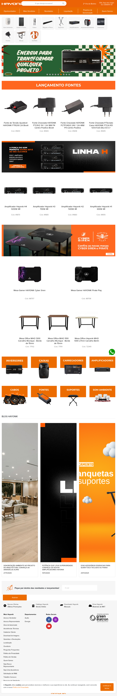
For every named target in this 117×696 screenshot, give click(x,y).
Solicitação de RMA (10, 674)
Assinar (15, 597)
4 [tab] (56, 74)
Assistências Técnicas (11, 629)
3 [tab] (53, 74)
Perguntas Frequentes (11, 650)
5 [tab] (58, 74)
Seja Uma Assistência (11, 670)
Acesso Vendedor (10, 618)
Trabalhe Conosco (10, 677)
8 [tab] (67, 74)
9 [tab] (69, 74)
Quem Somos (8, 660)
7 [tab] (64, 74)
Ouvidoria (7, 646)
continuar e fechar (107, 687)
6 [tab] (61, 74)
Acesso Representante (12, 621)
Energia (27, 621)
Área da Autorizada (10, 625)
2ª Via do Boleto (89, 4)
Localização (8, 643)
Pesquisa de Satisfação (12, 681)
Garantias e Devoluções (12, 639)
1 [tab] (47, 74)
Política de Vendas (10, 657)
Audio (27, 618)
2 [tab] (50, 74)
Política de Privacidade (11, 653)
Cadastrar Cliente (10, 632)
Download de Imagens (11, 636)
